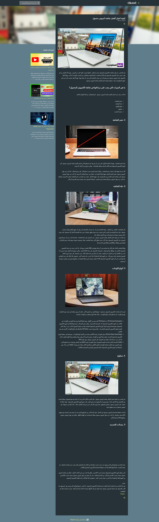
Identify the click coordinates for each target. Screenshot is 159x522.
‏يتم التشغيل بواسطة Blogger (78, 519)
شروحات (122, 493)
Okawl (132, 3)
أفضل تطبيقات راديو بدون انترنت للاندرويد (44, 98)
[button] (124, 24)
